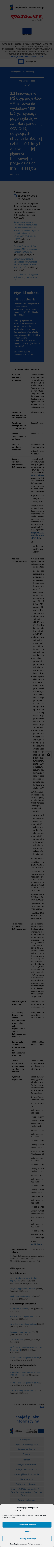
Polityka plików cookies (18, 1544)
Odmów (27, 1532)
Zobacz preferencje (27, 1538)
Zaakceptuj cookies (27, 1525)
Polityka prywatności (35, 1544)
